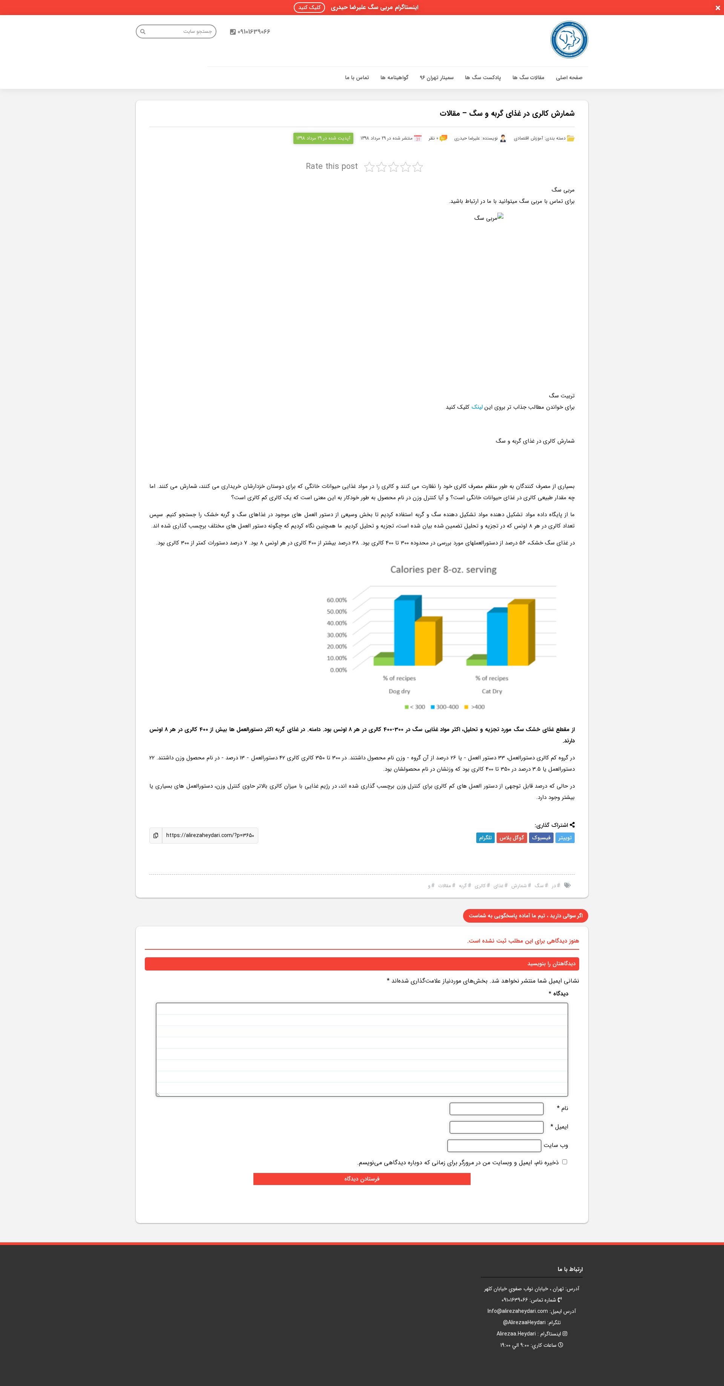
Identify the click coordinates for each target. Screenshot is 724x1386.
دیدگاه (558, 994)
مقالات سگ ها (528, 78)
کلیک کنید (309, 7)
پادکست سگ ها (483, 78)
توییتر (565, 838)
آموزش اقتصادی (528, 138)
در (554, 886)
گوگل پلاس (512, 838)
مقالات (444, 886)
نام (562, 1108)
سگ (539, 886)
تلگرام (485, 838)
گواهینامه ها (394, 78)
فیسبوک (541, 838)
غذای (498, 886)
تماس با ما (357, 78)
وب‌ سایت (555, 1145)
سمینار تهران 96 (437, 78)
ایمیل (559, 1127)
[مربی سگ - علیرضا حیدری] (569, 39)
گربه (463, 886)
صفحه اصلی (569, 78)
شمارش (519, 886)
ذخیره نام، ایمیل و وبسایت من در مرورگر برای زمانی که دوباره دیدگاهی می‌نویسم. (458, 1162)
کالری (480, 886)
